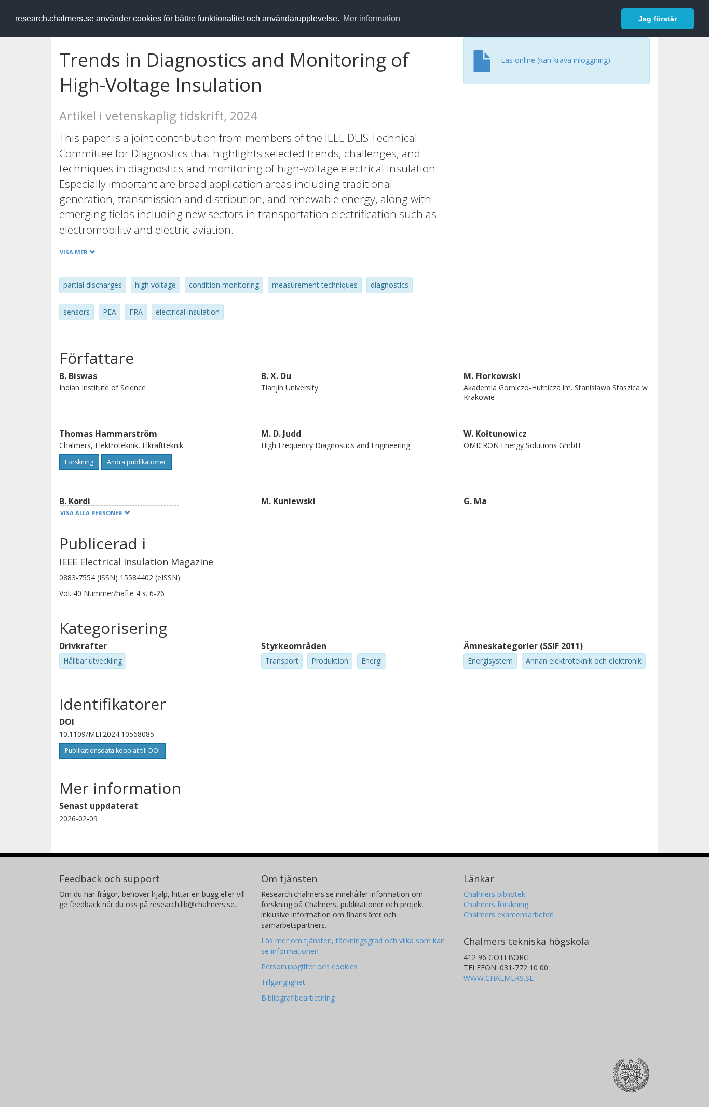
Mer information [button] (371, 18)
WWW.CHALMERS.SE (498, 978)
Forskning (79, 461)
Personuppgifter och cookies (309, 966)
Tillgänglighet (283, 982)
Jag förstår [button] (657, 19)
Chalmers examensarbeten (508, 915)
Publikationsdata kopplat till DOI (112, 750)
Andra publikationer (136, 461)
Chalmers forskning (495, 904)
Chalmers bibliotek (494, 894)
